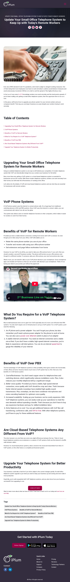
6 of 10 (20, 94)
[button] (65, 4)
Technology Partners (58, 564)
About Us (39, 562)
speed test (56, 344)
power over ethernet (28, 336)
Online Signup (19, 545)
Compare (39, 567)
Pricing (53, 559)
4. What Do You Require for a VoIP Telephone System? (20, 136)
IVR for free (36, 411)
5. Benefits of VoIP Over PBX (12, 140)
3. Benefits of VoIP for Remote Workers (16, 133)
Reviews (54, 562)
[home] (8, 4)
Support (38, 564)
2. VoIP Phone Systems (11, 129)
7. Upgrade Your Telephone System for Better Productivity (21, 147)
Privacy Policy (41, 570)
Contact (53, 567)
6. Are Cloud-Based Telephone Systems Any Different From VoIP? (23, 143)
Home (38, 559)
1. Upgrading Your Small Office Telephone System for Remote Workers (25, 126)
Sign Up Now (35, 488)
